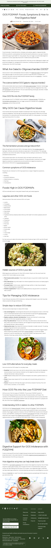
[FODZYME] (8, 9)
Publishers (33, 515)
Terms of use (22, 538)
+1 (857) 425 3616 (42, 515)
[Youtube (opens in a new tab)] (48, 538)
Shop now (25, 512)
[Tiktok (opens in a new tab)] (39, 538)
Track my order (42, 521)
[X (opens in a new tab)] (43, 538)
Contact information (15, 538)
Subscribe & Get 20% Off (10, 527)
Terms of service (18, 537)
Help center (41, 512)
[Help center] (44, 9)
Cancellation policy (6, 538)
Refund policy (5, 537)
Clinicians (33, 512)
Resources (25, 515)
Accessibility (15, 540)
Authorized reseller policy (7, 540)
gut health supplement (15, 465)
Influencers (33, 518)
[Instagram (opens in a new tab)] (34, 538)
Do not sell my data (43, 523)
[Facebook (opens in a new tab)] (30, 538)
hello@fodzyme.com (43, 518)
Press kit (33, 521)
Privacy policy (11, 537)
